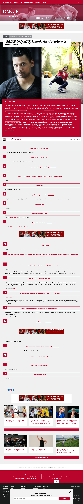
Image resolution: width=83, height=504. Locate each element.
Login (44, 2)
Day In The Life (6, 491)
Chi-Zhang (16, 118)
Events (12, 488)
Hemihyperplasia (14, 217)
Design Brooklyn (77, 500)
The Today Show (55, 118)
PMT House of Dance (49, 110)
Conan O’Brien (8, 297)
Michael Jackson (14, 226)
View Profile (8, 139)
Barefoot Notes (6, 494)
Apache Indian (61, 113)
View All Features (41, 430)
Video (4, 496)
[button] (48, 2)
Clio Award (70, 119)
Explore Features (7, 2)
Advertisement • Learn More (41, 29)
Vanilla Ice (29, 113)
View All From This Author (41, 457)
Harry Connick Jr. (41, 113)
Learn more (28, 480)
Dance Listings (18, 2)
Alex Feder (48, 113)
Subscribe (64, 498)
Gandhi (26, 226)
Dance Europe (61, 108)
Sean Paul (69, 113)
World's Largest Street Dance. (44, 119)
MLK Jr (20, 226)
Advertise (37, 2)
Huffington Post (22, 110)
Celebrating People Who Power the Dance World (20, 36)
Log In (44, 488)
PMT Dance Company (10, 122)
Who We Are (35, 488)
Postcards (5, 489)
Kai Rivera (44, 127)
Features (6, 36)
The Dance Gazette (69, 108)
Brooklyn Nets (8, 116)
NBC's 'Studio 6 (50, 114)
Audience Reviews (28, 2)
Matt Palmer (54, 113)
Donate (56, 481)
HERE (14, 288)
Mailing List (23, 488)
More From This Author (16, 139)
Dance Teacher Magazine (52, 108)
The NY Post (15, 110)
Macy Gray (34, 113)
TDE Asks (5, 492)
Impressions (5, 488)
